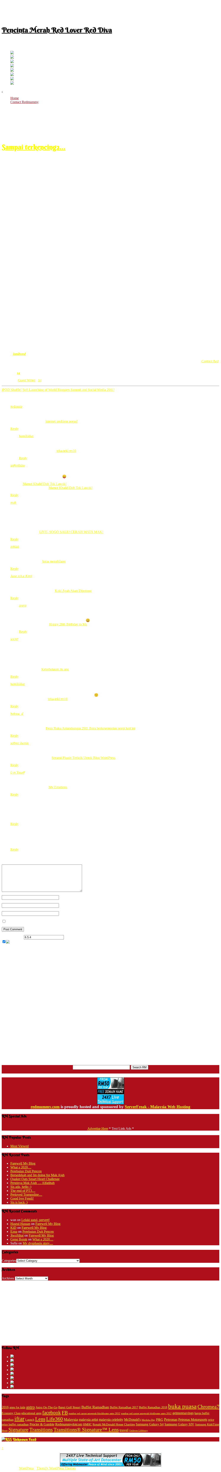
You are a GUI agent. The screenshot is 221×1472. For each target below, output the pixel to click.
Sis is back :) (19, 1202)
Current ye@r (12, 937)
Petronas (170, 1419)
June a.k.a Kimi (21, 576)
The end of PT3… (22, 1190)
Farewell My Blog (22, 1163)
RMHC (87, 1424)
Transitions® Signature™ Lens (86, 1429)
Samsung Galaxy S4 (150, 1424)
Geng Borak (18, 1239)
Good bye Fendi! (22, 1198)
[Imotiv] (12, 79)
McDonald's (132, 1419)
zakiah (14, 546)
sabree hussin (19, 743)
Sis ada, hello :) (20, 1187)
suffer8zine (17, 465)
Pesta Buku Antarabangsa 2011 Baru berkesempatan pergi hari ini (90, 728)
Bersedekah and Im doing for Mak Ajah (37, 1175)
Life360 (54, 1419)
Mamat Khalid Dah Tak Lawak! (44, 484)
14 (18, 373)
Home (14, 98)
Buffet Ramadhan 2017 (124, 1407)
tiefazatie (16, 406)
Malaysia (71, 1419)
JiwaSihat (17, 1235)
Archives (8, 1278)
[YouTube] (12, 66)
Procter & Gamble (42, 1424)
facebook (51, 1412)
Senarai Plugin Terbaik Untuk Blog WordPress (83, 758)
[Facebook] (12, 57)
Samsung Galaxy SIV (179, 1424)
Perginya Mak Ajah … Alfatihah (32, 1183)
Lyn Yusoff (17, 772)
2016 (5, 1407)
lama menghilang (54, 561)
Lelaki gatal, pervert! (35, 1220)
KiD (13, 1227)
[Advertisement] (110, 11)
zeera (22, 605)
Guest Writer (26, 380)
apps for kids (17, 1407)
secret (14, 639)
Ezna (13, 1231)
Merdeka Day (148, 1420)
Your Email (66, 905)
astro (30, 1407)
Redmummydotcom (68, 1424)
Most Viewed (19, 1146)
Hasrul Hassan (20, 1224)
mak (13, 502)
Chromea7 (208, 1406)
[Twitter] (12, 53)
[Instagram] (12, 70)
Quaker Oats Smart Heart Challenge (35, 1179)
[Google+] (12, 62)
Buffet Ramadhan (95, 1407)
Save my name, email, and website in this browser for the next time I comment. (60, 921)
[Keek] (12, 75)
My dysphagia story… (38, 1243)
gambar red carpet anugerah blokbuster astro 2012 (146, 1413)
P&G (159, 1419)
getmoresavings (183, 1413)
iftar (19, 1419)
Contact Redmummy (24, 102)
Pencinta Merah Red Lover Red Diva (57, 30)
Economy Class (11, 1413)
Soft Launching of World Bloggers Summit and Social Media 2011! (68, 390)
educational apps (31, 1413)
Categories (9, 1260)
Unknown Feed (24, 1439)
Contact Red (209, 361)
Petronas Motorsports (192, 1419)
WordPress (26, 1468)
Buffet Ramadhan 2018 (153, 1407)
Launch (29, 1419)
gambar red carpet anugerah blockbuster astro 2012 (94, 1413)
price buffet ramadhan (15, 1424)
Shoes (5, 1430)
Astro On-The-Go (46, 1407)
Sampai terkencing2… (33, 147)
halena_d (16, 713)
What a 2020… (20, 1167)
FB (65, 1412)
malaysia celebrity (111, 1419)
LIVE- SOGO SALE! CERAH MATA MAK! (71, 532)
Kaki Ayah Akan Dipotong (73, 591)
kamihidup (26, 436)
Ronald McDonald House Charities (114, 1424)
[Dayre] (12, 83)
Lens (40, 1419)
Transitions (41, 1429)
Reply (14, 429)
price (211, 1419)
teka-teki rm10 (66, 451)
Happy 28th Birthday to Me (68, 624)
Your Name (67, 897)
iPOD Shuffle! (12, 390)
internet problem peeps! (61, 421)
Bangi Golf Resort (69, 1407)
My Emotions (58, 787)
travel (124, 1430)
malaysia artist (88, 1419)
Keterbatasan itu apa (55, 669)
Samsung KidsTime (207, 1424)
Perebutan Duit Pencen (26, 1171)
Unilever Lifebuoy (138, 1430)
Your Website (68, 913)
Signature (18, 1429)
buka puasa (182, 1406)
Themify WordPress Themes (56, 1468)
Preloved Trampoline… (26, 1194)
